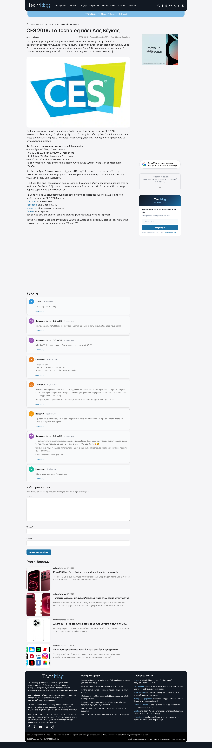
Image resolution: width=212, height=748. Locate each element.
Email (29, 539)
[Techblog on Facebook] (162, 5)
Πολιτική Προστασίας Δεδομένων (49, 735)
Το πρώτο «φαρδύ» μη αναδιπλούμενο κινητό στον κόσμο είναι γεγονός (91, 597)
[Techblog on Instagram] (166, 5)
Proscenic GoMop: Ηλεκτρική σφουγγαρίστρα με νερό (103, 686)
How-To (73, 5)
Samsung (114, 14)
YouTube (30, 201)
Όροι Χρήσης (31, 735)
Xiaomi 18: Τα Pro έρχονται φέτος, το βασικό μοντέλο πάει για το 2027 (90, 623)
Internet (122, 5)
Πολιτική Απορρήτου (169, 232)
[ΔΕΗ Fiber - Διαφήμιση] (160, 49)
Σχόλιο (29, 496)
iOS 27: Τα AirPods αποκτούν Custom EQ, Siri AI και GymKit (105, 714)
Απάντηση (39, 311)
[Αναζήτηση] (159, 5)
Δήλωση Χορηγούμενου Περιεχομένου (88, 735)
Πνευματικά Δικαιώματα (112, 735)
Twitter (30, 211)
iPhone (103, 14)
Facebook (31, 204)
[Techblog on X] (175, 5)
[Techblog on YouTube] (170, 5)
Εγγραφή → (160, 228)
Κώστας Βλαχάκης (122, 37)
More (130, 5)
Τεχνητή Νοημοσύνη (89, 5)
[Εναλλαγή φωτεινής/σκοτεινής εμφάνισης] (183, 5)
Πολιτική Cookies (68, 735)
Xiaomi (124, 14)
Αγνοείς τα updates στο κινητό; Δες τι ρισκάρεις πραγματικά (85, 649)
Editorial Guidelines (143, 735)
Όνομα (29, 527)
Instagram (31, 208)
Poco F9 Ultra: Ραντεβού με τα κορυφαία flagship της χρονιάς (85, 571)
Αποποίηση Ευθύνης (129, 735)
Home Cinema (108, 5)
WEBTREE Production (52, 739)
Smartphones (60, 5)
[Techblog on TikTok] (179, 5)
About (42, 739)
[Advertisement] (78, 258)
